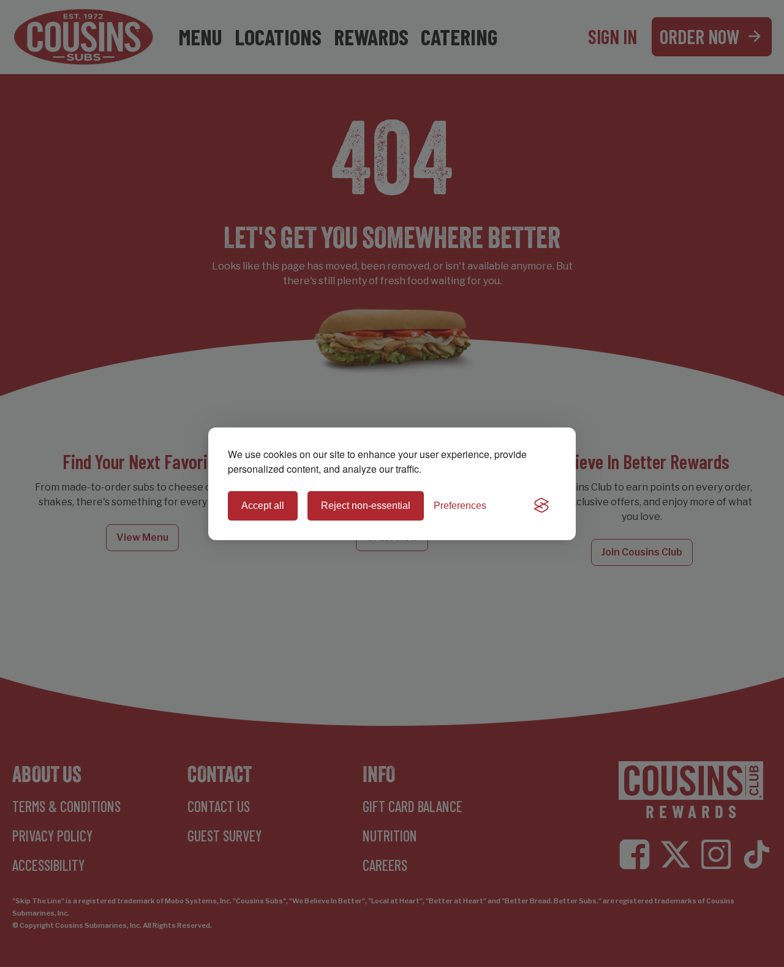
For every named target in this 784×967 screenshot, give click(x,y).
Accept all (262, 505)
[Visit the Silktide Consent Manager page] (541, 506)
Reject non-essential (365, 505)
